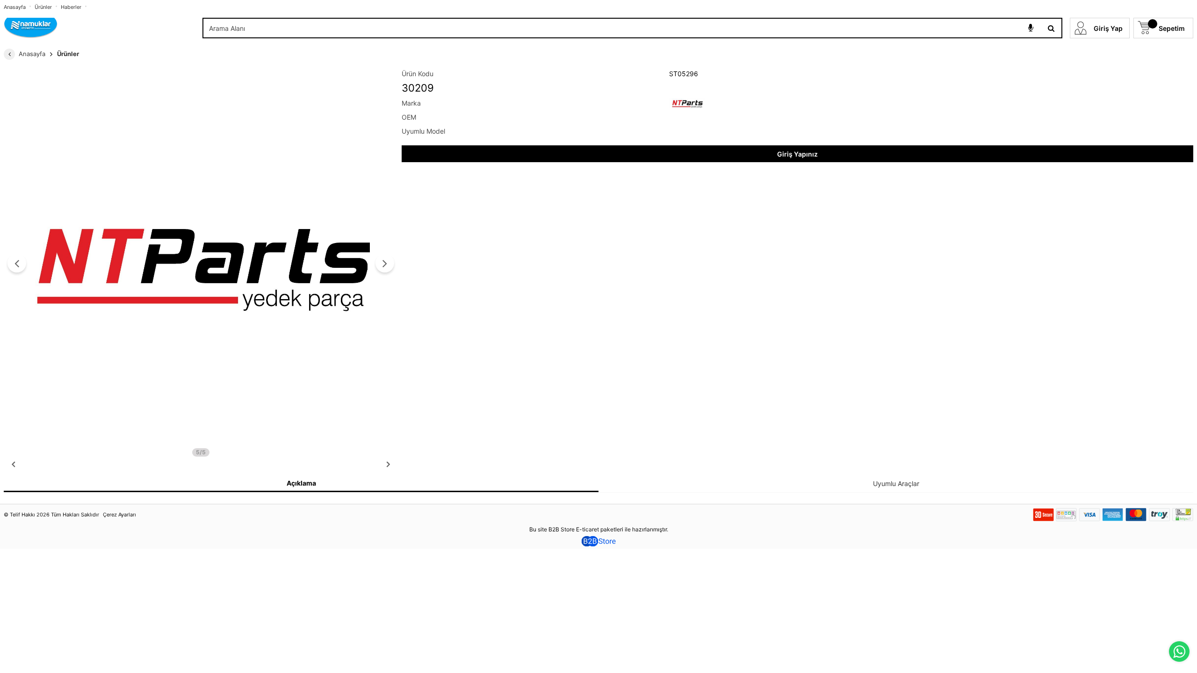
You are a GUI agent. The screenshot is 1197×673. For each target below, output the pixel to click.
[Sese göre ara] (1030, 28)
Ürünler (43, 7)
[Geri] (9, 54)
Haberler (71, 7)
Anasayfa (15, 7)
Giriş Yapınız (797, 154)
